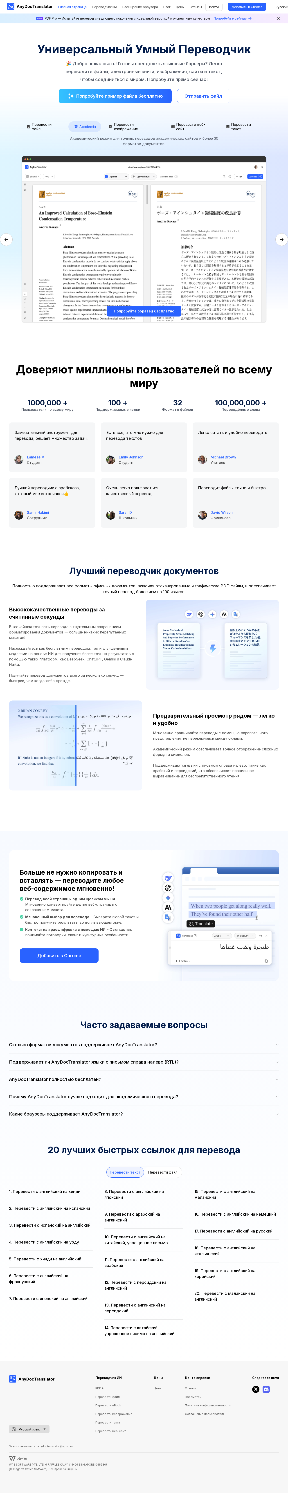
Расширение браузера (140, 7)
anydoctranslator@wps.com (55, 1446)
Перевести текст (125, 1172)
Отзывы (196, 7)
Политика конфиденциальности (208, 1405)
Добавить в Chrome (247, 7)
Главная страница (72, 7)
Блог (167, 7)
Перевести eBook (108, 1405)
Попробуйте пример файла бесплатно (119, 96)
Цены (180, 7)
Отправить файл (203, 96)
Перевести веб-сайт (110, 1431)
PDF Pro (100, 1388)
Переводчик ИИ (104, 7)
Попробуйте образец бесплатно (144, 311)
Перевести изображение (113, 1414)
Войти (214, 7)
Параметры (193, 1397)
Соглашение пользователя (205, 1414)
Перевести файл (163, 1172)
